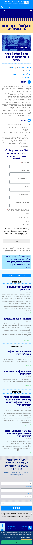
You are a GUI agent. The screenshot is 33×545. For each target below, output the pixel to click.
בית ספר (19, 262)
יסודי (27, 214)
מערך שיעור (9, 256)
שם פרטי (25, 163)
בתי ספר (20, 264)
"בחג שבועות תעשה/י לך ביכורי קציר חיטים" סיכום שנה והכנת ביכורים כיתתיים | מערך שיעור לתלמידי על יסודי (17, 400)
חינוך (14, 264)
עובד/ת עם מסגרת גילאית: (18, 210)
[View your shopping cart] (2, 7)
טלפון (26, 186)
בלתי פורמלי (25, 225)
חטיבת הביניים (24, 217)
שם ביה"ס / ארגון (22, 202)
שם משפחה (24, 170)
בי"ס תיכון (26, 259)
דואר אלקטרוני (22, 178)
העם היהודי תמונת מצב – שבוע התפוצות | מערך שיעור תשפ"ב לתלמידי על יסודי (18, 433)
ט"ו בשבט (17, 259)
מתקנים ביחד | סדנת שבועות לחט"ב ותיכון (19, 288)
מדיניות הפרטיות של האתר (18, 518)
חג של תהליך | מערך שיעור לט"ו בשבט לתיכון (17, 373)
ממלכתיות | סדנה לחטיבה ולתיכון (17, 318)
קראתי (16, 542)
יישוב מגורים (23, 194)
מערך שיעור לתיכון (22, 256)
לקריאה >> (27, 313)
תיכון (27, 221)
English (7, 7)
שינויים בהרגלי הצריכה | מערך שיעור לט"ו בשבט (18, 353)
